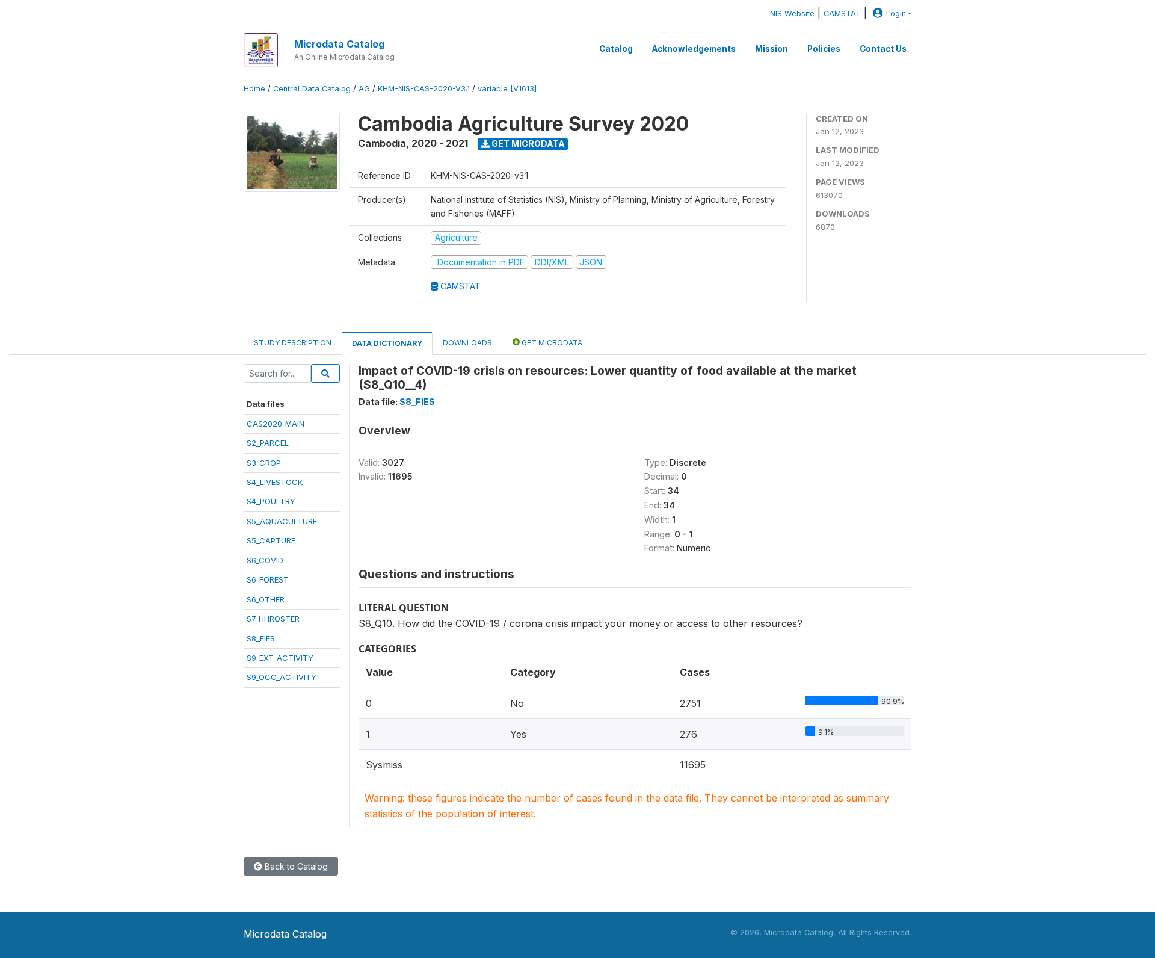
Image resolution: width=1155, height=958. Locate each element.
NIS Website (792, 13)
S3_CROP (264, 463)
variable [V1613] (507, 88)
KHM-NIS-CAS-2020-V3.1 (424, 88)
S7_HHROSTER (273, 618)
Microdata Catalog (339, 44)
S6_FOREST (268, 579)
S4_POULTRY (271, 501)
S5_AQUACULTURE (282, 521)
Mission (771, 49)
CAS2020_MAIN (275, 423)
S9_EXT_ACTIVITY (280, 658)
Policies (823, 49)
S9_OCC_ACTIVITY (281, 677)
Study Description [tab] (292, 342)
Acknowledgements (694, 49)
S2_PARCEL (268, 443)
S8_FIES (261, 638)
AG (364, 88)
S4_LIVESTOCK (275, 482)
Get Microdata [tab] (551, 342)
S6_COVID (265, 560)
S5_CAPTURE (271, 540)
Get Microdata (527, 143)
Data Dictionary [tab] (387, 343)
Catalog (616, 49)
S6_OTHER (266, 599)
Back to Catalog (295, 866)
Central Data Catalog (312, 88)
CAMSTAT (842, 13)
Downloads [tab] (467, 342)
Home (254, 88)
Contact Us (883, 49)
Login (896, 13)
